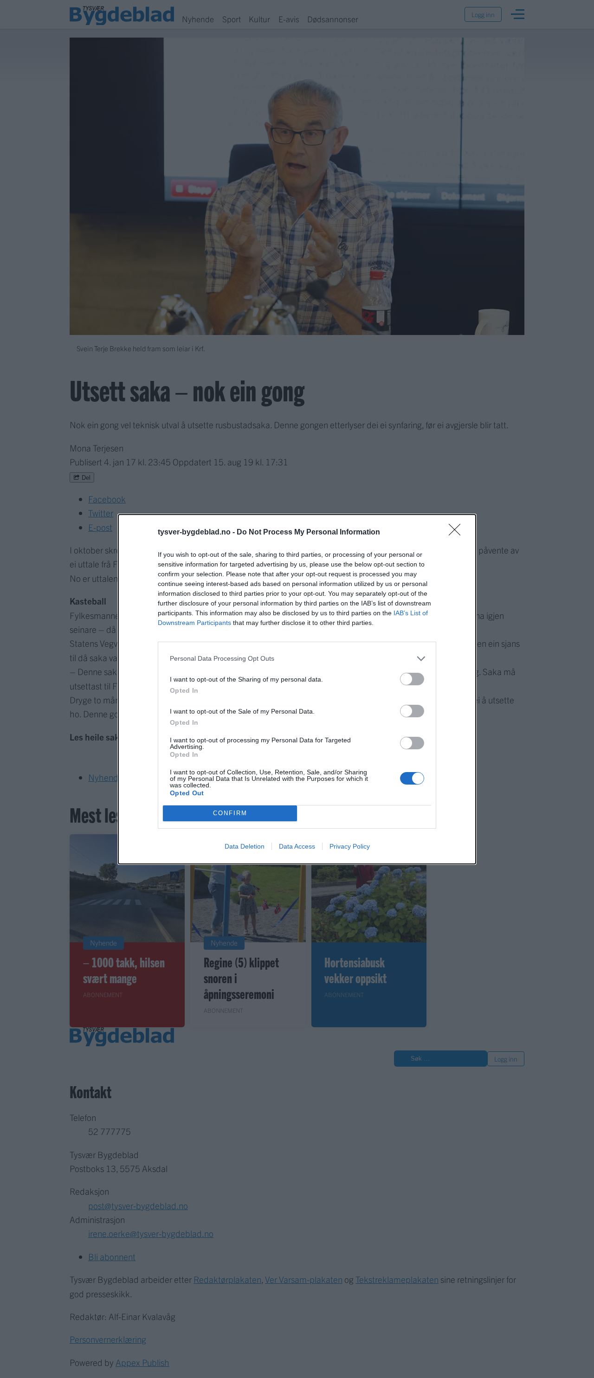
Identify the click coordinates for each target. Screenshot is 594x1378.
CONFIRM (230, 813)
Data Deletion (245, 846)
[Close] (457, 532)
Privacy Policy (349, 846)
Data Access (297, 846)
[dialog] (297, 689)
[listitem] (297, 658)
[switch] (412, 679)
